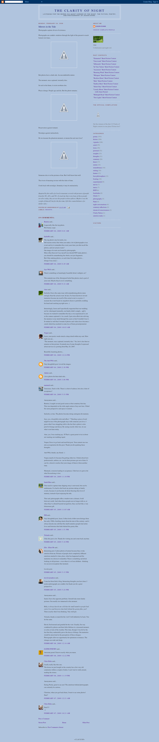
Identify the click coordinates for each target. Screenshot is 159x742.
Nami (95, 201)
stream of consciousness (101, 210)
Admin (46, 373)
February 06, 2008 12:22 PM (57, 655)
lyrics (95, 148)
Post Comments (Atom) (55, 727)
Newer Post (42, 722)
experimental (97, 182)
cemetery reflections (100, 207)
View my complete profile (104, 30)
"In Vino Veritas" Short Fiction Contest (106, 67)
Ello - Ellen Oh (49, 547)
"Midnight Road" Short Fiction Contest (106, 94)
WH (45, 515)
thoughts (96, 156)
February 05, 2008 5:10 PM (56, 542)
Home (64, 722)
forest (95, 162)
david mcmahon (49, 578)
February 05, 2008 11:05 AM (57, 509)
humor (95, 173)
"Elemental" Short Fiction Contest (104, 58)
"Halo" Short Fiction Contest (102, 81)
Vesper (46, 333)
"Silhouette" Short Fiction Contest (104, 64)
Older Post (85, 722)
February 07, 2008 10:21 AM (57, 713)
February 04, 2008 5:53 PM (56, 394)
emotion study (98, 216)
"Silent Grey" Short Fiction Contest (105, 86)
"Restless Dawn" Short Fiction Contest (106, 78)
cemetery (96, 159)
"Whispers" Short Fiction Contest (104, 75)
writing (95, 170)
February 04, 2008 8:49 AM (56, 264)
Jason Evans (101, 26)
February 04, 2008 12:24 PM (57, 355)
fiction (95, 139)
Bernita (46, 222)
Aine (45, 289)
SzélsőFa (47, 236)
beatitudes (96, 193)
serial (95, 145)
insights (48, 209)
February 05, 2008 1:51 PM (56, 529)
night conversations (99, 204)
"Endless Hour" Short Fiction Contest (105, 84)
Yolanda (47, 535)
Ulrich (95, 196)
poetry (95, 136)
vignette (96, 142)
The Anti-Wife (49, 360)
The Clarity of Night (80, 10)
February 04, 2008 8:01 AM (56, 231)
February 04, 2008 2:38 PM (56, 367)
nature (95, 165)
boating (95, 179)
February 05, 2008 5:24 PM (56, 590)
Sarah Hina (47, 482)
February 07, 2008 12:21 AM (57, 698)
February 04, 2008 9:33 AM (56, 284)
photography (97, 199)
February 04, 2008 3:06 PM (56, 379)
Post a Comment (44, 719)
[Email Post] (68, 207)
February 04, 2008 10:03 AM (57, 327)
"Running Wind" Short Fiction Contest (106, 72)
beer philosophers (99, 176)
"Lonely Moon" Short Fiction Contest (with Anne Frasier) (106, 90)
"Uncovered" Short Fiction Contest (105, 61)
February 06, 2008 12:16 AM (57, 643)
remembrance (97, 167)
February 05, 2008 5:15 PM (56, 572)
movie (95, 184)
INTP (95, 190)
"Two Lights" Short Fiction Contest (105, 97)
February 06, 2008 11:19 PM (57, 675)
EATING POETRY (50, 649)
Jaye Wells (47, 269)
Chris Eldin (48, 661)
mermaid (47, 385)
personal (96, 150)
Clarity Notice (98, 213)
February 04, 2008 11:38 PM (57, 476)
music (95, 187)
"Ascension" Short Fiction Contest (104, 70)
